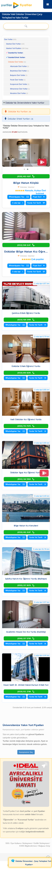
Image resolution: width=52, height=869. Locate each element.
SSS (7, 843)
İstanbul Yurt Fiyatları (17, 48)
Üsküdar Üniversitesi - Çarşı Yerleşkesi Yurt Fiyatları (33, 863)
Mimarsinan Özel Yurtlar (18, 89)
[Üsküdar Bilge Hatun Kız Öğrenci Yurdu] (26, 226)
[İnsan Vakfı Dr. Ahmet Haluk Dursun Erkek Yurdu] (26, 667)
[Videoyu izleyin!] (42, 163)
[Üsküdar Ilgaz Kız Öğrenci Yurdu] (26, 455)
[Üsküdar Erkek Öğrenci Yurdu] (26, 349)
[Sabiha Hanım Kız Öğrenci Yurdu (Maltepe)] (26, 561)
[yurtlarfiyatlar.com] (21, 4)
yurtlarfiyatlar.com (47, 4)
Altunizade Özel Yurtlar (18, 66)
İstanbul (31, 187)
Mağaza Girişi (44, 846)
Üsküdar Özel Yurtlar (15, 62)
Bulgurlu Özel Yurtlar (17, 75)
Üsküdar (23, 187)
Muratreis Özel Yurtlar (18, 93)
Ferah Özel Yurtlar (16, 80)
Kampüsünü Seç (26, 752)
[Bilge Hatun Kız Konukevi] (26, 508)
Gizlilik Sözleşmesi (41, 843)
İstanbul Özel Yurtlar (13, 44)
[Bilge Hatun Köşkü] (26, 153)
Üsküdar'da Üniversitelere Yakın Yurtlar (24, 102)
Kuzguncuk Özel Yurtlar (18, 84)
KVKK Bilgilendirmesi (28, 846)
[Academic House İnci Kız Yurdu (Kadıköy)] (26, 614)
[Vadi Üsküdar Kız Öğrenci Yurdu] (26, 402)
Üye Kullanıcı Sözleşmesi (21, 843)
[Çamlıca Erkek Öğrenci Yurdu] (26, 295)
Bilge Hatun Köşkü (26, 182)
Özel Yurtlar (8, 39)
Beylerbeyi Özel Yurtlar (18, 71)
